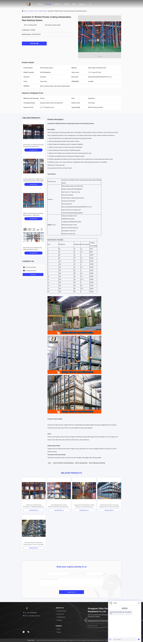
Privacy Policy (31, 640)
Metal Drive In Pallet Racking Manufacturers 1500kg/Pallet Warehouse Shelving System (33, 506)
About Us (58, 4)
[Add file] (110, 639)
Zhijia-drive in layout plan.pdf (56, 165)
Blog (73, 4)
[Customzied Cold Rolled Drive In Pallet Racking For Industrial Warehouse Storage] (84, 490)
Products (48, 4)
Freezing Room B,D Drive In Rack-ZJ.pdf (60, 168)
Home (39, 4)
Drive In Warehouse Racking (97, 463)
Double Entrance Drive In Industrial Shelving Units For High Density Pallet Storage (109, 506)
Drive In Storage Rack (81, 463)
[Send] (139, 639)
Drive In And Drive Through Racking (63, 463)
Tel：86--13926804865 (30, 612)
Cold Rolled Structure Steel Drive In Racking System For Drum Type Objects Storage (33, 543)
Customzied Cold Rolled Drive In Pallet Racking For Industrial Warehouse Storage (84, 506)
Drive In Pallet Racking (40, 11)
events (66, 4)
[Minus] (139, 603)
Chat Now (33, 43)
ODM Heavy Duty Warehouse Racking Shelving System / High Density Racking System (33, 215)
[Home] (28, 4)
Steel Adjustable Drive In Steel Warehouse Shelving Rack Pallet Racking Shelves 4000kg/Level (59, 506)
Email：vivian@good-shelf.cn (32, 615)
